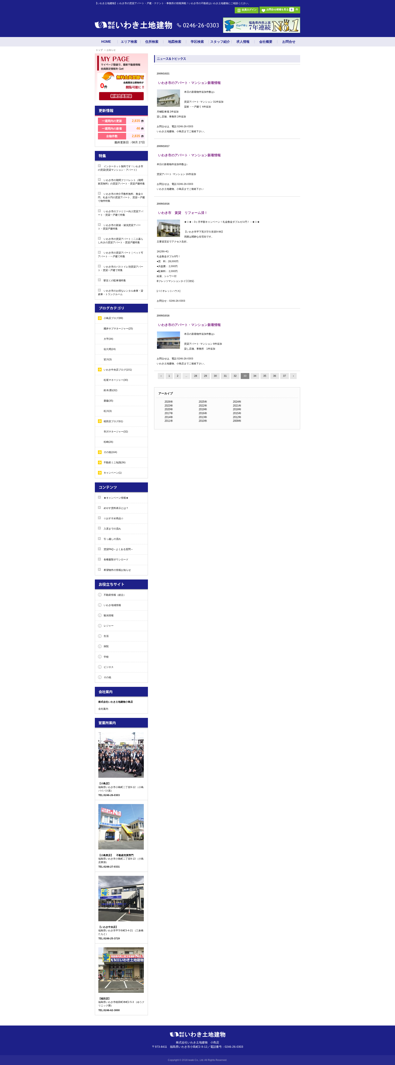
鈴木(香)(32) (110, 390)
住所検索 (151, 41)
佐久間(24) (110, 349)
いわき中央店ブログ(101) (118, 369)
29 (205, 375)
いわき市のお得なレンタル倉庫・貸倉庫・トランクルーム (120, 292)
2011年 (169, 420)
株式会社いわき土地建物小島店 (115, 701)
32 (235, 375)
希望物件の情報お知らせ (117, 570)
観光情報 (109, 615)
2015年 (237, 413)
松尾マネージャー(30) (116, 380)
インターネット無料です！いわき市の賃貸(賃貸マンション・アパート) (120, 168)
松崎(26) (108, 441)
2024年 (237, 401)
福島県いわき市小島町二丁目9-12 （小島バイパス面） (121, 787)
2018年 (237, 409)
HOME (106, 41)
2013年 (203, 417)
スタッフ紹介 (220, 41)
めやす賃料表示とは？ (116, 508)
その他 (107, 677)
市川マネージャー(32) (116, 431)
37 (284, 375)
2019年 (203, 409)
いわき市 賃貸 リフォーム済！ (183, 212)
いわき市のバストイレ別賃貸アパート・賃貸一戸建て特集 (120, 268)
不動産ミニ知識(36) (114, 462)
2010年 (203, 420)
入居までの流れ (112, 528)
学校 (106, 656)
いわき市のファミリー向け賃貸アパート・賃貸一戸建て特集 (120, 213)
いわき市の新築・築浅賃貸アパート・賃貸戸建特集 (119, 227)
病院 (106, 646)
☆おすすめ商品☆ (113, 518)
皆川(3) (108, 359)
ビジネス (109, 667)
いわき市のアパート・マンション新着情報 (189, 83)
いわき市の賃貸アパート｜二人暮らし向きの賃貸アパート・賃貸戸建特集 (120, 241)
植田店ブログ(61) (113, 421)
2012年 (237, 417)
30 (215, 375)
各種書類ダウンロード (116, 559)
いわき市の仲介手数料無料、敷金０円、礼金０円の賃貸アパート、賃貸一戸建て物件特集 (121, 197)
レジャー (109, 625)
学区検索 (197, 41)
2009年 (237, 420)
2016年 (203, 413)
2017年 (169, 413)
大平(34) (108, 338)
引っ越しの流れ (112, 539)
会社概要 (265, 41)
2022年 (203, 405)
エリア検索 (129, 41)
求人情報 (243, 41)
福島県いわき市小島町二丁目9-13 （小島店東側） (121, 859)
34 (254, 375)
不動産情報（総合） (115, 594)
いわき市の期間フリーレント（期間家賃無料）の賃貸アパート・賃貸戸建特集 (121, 182)
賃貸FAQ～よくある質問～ (118, 549)
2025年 (203, 401)
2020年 (169, 409)
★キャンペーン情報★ (116, 497)
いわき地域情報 (112, 605)
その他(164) (110, 452)
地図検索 (174, 41)
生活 (106, 636)
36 (274, 375)
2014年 (169, 417)
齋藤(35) (108, 400)
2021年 (237, 405)
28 (195, 375)
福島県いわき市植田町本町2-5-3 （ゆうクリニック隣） (121, 1002)
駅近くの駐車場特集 (115, 280)
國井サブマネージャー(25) (118, 328)
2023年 (169, 405)
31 (225, 375)
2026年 (169, 401)
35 (264, 375)
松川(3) (108, 411)
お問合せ (288, 41)
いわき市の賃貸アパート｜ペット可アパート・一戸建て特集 (120, 254)
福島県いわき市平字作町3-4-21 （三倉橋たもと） (120, 930)
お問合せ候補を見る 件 (282, 9)
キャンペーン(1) (113, 472)
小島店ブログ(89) (113, 318)
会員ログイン (249, 9)
